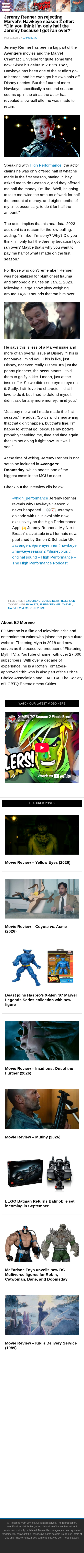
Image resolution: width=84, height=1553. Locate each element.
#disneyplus (57, 551)
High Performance (46, 165)
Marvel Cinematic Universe (26, 608)
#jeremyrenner (44, 545)
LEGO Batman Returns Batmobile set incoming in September (39, 1203)
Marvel (67, 604)
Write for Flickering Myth (50, 1497)
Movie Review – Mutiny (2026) (32, 1137)
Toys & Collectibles (50, 1463)
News (56, 600)
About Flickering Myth (50, 1483)
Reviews (50, 1394)
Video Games (50, 1456)
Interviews (50, 1414)
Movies (46, 600)
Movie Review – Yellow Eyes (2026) (37, 862)
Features (50, 1401)
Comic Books (50, 1449)
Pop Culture (50, 1429)
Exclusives (50, 1421)
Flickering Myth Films (50, 1470)
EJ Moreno (33, 600)
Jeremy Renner (50, 604)
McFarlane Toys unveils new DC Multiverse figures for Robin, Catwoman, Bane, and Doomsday (36, 1274)
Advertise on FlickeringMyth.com (50, 1490)
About (50, 1477)
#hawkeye (68, 545)
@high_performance (30, 498)
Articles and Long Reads (50, 1407)
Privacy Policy (22, 1537)
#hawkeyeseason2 (29, 551)
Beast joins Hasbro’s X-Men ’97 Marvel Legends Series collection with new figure (41, 1000)
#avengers (21, 545)
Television (68, 600)
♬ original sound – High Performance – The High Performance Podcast (44, 557)
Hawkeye (32, 604)
